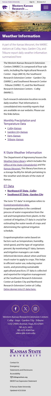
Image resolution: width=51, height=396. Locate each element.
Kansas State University (11, 2)
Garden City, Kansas (17, 131)
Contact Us (14, 362)
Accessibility (15, 373)
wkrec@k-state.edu (25, 333)
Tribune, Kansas (15, 139)
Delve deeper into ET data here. (20, 289)
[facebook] (15, 308)
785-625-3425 (25, 327)
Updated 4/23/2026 (18, 390)
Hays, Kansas (14, 135)
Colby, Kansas (14, 128)
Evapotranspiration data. (16, 204)
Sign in (31, 2)
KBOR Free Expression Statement (23, 381)
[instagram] (35, 308)
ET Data (9, 186)
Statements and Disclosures (21, 370)
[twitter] (25, 308)
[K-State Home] (4, 7)
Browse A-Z (41, 2)
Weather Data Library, (15, 161)
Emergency (14, 366)
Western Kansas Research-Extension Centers (24, 7)
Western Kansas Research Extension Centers (25, 316)
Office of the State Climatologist (20, 164)
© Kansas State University (20, 387)
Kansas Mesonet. (12, 168)
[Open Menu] (46, 7)
